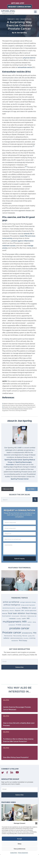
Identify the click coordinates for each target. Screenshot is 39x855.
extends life (28, 233)
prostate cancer (19, 628)
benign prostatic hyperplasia (28, 605)
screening (32, 638)
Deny (19, 844)
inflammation (23, 616)
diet (22, 610)
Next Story (31, 489)
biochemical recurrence (9, 608)
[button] (36, 823)
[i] (33, 146)
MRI (28, 618)
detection (11, 610)
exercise (4, 613)
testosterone (14, 640)
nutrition (30, 622)
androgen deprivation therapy (28, 602)
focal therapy (31, 613)
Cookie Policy (13, 852)
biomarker (18, 608)
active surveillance (11, 602)
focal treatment (6, 616)
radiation (6, 638)
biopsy (25, 608)
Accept (19, 839)
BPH (29, 608)
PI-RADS (18, 625)
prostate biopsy (26, 624)
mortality (18, 618)
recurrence (25, 638)
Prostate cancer (11, 632)
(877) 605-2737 (17, 3)
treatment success (9, 245)
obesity (34, 622)
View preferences (19, 849)
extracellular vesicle (25, 67)
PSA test (24, 635)
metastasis (12, 618)
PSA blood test (8, 635)
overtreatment (11, 624)
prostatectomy (27, 633)
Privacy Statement (23, 852)
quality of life (31, 635)
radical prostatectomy (16, 638)
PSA (34, 633)
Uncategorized (25, 19)
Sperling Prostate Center (13, 459)
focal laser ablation (16, 613)
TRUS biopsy (23, 640)
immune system (15, 616)
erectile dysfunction (30, 610)
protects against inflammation (22, 241)
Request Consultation (19, 6)
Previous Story (8, 489)
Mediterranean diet (31, 616)
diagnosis (17, 610)
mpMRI (24, 618)
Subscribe (19, 667)
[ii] (26, 166)
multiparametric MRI (15, 621)
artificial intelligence (12, 605)
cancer (34, 608)
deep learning (5, 610)
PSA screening (17, 635)
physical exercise (29, 58)
